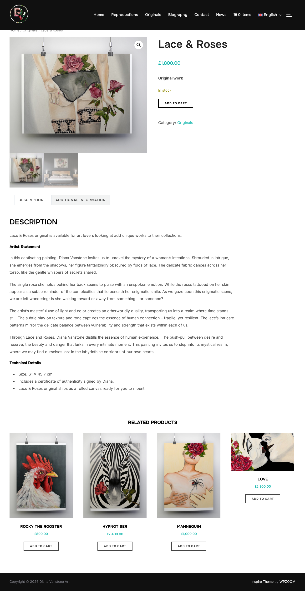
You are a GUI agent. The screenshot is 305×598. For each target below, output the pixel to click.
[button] (138, 45)
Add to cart (176, 103)
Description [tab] (31, 200)
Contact (201, 14)
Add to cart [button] (41, 546)
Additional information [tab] (81, 200)
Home (99, 14)
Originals (153, 14)
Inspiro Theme (262, 581)
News (221, 14)
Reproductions (124, 14)
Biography (177, 14)
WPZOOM (287, 581)
